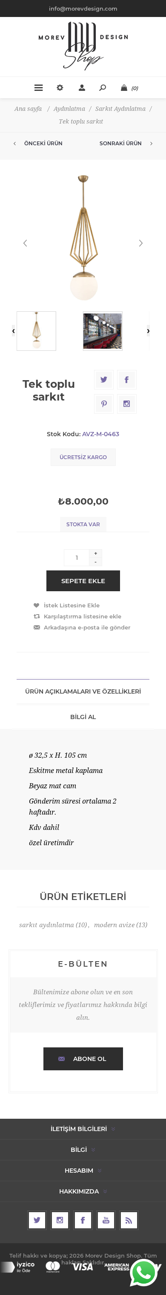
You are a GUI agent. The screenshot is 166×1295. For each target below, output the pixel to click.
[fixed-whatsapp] (143, 1273)
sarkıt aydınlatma (46, 925)
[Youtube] (106, 1220)
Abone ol (89, 1059)
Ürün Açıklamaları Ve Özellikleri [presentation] (83, 691)
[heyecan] (37, 1220)
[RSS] (129, 1220)
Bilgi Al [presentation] (83, 717)
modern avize (114, 925)
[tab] (83, 691)
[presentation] (13, 330)
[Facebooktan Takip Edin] (83, 1220)
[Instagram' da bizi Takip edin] (60, 1220)
